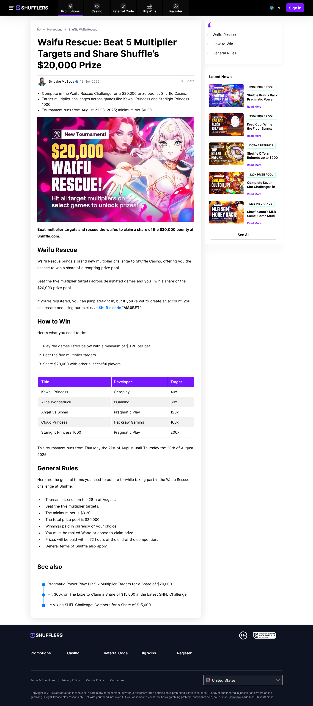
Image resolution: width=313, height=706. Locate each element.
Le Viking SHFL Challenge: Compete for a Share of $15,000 (99, 605)
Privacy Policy (70, 680)
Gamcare (235, 697)
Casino (73, 653)
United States (224, 680)
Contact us (117, 680)
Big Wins (148, 653)
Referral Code (116, 653)
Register (184, 653)
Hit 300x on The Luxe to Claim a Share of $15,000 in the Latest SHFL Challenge (117, 594)
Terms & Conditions (42, 680)
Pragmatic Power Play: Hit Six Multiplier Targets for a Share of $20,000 (110, 584)
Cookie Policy (95, 680)
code (110, 307)
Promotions (40, 653)
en (277, 8)
